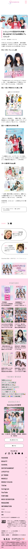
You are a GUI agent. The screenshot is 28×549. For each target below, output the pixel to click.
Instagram (5, 489)
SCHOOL (4, 465)
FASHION (4, 458)
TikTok (3, 485)
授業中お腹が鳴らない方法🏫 (8, 384)
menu (26, 3)
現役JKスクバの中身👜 (20, 394)
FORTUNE (4, 496)
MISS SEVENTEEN (7, 499)
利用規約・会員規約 (5, 535)
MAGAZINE (5, 503)
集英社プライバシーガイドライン (7, 532)
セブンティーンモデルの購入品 (9, 382)
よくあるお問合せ (14, 531)
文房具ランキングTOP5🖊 (7, 394)
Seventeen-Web (5, 258)
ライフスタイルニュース (22, 258)
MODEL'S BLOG (6, 482)
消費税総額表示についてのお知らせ (19, 535)
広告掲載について (4, 531)
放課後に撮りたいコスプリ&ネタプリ (10, 387)
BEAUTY (4, 461)
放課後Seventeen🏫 (6, 380)
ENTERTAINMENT (7, 468)
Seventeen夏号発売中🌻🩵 (8, 389)
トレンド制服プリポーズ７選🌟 (9, 391)
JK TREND (4, 475)
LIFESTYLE (13, 258)
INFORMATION (6, 506)
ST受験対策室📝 (17, 396)
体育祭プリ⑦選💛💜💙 (7, 396)
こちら (8, 527)
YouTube (4, 492)
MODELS (4, 479)
